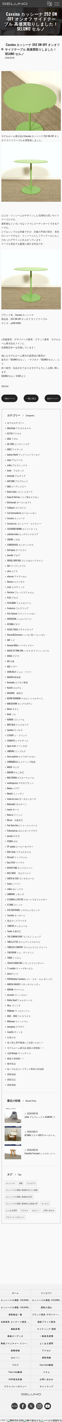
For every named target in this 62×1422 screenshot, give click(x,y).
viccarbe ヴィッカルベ (17, 994)
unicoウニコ (12, 973)
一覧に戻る (31, 398)
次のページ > (52, 398)
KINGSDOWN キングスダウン (20, 703)
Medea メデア (13, 788)
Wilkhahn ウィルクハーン (18, 1010)
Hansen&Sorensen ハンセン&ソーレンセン (26, 634)
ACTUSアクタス (14, 433)
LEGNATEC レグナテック (17, 740)
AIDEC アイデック (15, 449)
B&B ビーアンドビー (16, 486)
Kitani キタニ (13, 709)
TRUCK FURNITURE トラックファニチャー (25, 963)
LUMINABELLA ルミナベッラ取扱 (21, 761)
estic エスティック (16, 587)
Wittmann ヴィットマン (17, 1021)
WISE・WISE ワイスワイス (19, 1016)
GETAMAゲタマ (13, 624)
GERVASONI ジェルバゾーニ (19, 618)
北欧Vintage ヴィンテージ (19, 1053)
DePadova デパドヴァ (16, 550)
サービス (45, 1203)
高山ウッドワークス (16, 920)
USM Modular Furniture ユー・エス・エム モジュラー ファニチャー (31, 979)
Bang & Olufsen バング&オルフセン (23, 497)
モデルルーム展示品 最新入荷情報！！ (25, 1047)
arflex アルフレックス (17, 465)
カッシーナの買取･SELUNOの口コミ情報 (22, 1190)
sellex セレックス (15, 889)
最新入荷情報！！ (15, 1058)
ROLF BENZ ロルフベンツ (19, 873)
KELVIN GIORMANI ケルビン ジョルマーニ (25, 698)
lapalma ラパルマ (15, 730)
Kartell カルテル (14, 687)
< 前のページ (9, 398)
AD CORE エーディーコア (18, 444)
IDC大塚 (10, 661)
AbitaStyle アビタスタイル (19, 428)
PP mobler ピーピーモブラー (20, 846)
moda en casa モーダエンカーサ (21, 798)
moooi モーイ (13, 809)
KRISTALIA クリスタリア (18, 724)
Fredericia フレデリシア (18, 608)
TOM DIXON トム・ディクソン (20, 952)
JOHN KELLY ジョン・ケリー (19, 671)
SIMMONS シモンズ (15, 894)
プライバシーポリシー (15, 1217)
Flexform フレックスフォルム (20, 592)
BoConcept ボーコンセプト (19, 502)
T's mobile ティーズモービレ (20, 968)
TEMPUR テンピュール (17, 926)
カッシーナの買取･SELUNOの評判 (19, 1196)
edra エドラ (12, 571)
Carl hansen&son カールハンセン (22, 513)
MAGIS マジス (13, 767)
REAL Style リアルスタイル (19, 851)
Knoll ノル (11, 714)
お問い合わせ (48, 1210)
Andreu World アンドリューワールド (23, 454)
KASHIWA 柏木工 (15, 693)
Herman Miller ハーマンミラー (20, 645)
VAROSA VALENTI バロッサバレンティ (23, 984)
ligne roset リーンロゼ (17, 745)
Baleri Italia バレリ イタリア (20, 491)
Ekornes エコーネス (16, 581)
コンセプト (31, 1183)
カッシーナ (10, 1183)
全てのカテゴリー (15, 422)
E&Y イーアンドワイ (16, 565)
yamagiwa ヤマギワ (15, 1026)
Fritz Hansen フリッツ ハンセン (21, 613)
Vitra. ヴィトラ (14, 1005)
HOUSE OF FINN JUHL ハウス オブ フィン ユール (28, 650)
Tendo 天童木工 (14, 931)
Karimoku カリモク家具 (17, 682)
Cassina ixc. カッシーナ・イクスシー (24, 523)
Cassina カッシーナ (16, 518)
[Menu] (57, 3)
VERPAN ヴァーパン (15, 989)
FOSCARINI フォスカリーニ (19, 602)
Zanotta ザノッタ (15, 1032)
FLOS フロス (12, 597)
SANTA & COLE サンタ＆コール (20, 878)
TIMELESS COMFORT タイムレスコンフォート (27, 947)
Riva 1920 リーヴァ (15, 862)
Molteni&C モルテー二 (17, 804)
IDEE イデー (12, 666)
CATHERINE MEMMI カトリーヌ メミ (22, 528)
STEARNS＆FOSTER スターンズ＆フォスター (27, 899)
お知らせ (11, 1037)
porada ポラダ (13, 836)
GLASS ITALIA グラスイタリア (20, 629)
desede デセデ (13, 555)
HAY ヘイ (11, 640)
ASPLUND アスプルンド (17, 481)
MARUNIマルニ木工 (15, 772)
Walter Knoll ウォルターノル (19, 1000)
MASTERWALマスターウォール (20, 777)
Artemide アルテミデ (16, 475)
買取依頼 (11, 1074)
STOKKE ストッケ (14, 904)
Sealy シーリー (14, 883)
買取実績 (5, 386)
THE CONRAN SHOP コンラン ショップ (24, 936)
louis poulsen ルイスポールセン (21, 756)
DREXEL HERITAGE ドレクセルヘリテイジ (25, 560)
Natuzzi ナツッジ (14, 814)
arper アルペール (15, 460)
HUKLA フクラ (13, 655)
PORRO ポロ (12, 841)
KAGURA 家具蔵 (14, 677)
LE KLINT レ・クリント (17, 735)
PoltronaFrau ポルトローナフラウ (22, 830)
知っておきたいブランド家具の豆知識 (25, 1068)
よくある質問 (11, 1210)
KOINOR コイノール (15, 719)
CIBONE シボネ (13, 539)
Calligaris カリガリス (16, 507)
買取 (21, 1183)
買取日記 (11, 1079)
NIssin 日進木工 (15, 820)
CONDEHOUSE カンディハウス (20, 544)
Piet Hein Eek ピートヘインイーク (22, 825)
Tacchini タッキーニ (16, 915)
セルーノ (35, 1210)
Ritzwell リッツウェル (17, 857)
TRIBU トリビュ (14, 957)
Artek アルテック (15, 470)
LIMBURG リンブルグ (16, 751)
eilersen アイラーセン (17, 576)
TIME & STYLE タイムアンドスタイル (23, 941)
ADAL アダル (12, 438)
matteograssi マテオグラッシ (20, 783)
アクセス (24, 1210)
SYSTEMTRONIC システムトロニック (23, 910)
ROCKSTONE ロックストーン (20, 867)
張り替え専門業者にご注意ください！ (25, 1042)
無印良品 (11, 1063)
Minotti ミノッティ (15, 793)
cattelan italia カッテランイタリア (22, 534)
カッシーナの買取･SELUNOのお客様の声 (22, 1203)
